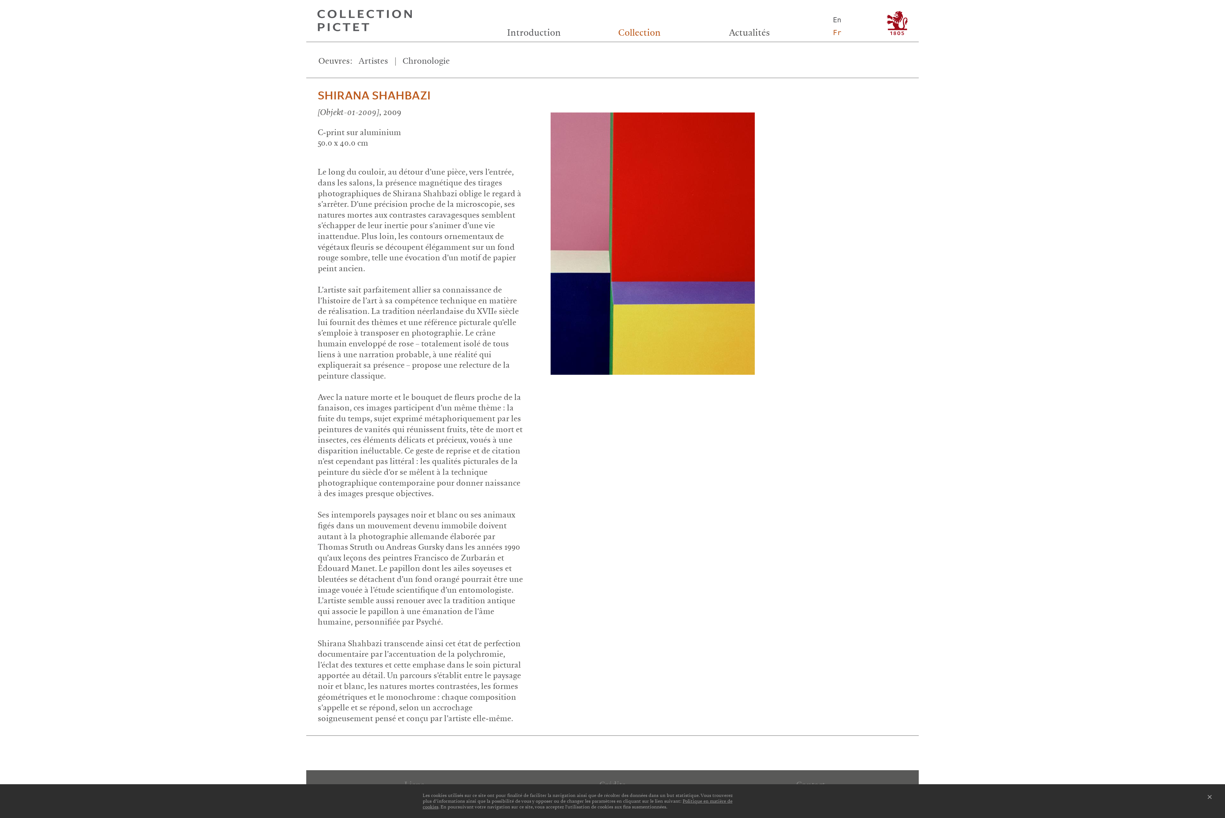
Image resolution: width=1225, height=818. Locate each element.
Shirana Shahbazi (374, 96)
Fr (837, 33)
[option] (730, 238)
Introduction (534, 32)
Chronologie (426, 61)
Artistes (373, 61)
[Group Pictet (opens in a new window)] (897, 23)
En (837, 20)
